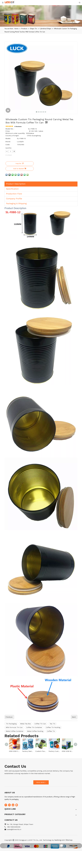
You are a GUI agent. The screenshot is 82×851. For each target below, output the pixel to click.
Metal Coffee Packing (35, 731)
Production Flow (14, 193)
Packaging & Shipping (16, 203)
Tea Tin (52, 724)
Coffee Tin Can (40, 724)
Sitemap (69, 840)
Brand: (8, 142)
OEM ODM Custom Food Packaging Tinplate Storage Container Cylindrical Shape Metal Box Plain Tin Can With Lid (14, 751)
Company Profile (14, 198)
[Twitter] (9, 805)
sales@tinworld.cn (14, 829)
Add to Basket (18, 169)
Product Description (15, 184)
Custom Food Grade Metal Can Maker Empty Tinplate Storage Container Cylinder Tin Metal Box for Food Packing (41, 751)
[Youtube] (13, 805)
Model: (8, 138)
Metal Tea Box (25, 724)
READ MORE (40, 782)
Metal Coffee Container (15, 731)
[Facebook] (5, 805)
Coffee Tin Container (34, 727)
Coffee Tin (51, 731)
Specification (12, 189)
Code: (8, 145)
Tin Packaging (11, 724)
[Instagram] (16, 805)
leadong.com (59, 840)
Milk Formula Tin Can (14, 727)
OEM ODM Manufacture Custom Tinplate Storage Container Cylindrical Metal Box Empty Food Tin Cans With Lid (67, 751)
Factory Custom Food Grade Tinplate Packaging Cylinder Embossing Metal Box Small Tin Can (54, 751)
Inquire (18, 163)
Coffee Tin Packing (53, 727)
